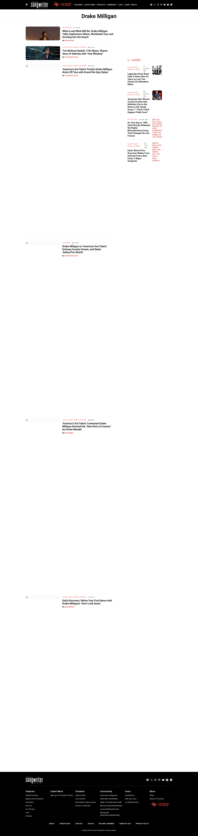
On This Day (132, 119)
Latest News (89, 5)
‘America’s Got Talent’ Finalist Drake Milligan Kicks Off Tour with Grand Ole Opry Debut (87, 71)
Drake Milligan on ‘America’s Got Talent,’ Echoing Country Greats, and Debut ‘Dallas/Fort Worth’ (84, 249)
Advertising (64, 824)
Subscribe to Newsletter (109, 799)
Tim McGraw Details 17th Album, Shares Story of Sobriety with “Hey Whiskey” (85, 52)
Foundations (130, 795)
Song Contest (80, 795)
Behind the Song (32, 795)
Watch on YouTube (157, 799)
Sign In (91, 824)
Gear (27, 812)
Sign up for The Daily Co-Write (62, 795)
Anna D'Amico (69, 607)
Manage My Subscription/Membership (110, 814)
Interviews (67, 27)
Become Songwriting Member (111, 806)
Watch (134, 5)
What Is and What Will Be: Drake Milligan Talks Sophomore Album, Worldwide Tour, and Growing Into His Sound (87, 34)
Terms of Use (125, 824)
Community (112, 5)
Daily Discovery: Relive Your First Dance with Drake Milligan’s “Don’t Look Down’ (87, 602)
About (52, 824)
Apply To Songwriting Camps (111, 802)
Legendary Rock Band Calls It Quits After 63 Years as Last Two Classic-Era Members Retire (138, 79)
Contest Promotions (83, 806)
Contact (79, 824)
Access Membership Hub (109, 809)
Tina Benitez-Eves (71, 57)
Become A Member (106, 824)
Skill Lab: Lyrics (130, 799)
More (152, 791)
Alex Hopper (69, 433)
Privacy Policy (142, 824)
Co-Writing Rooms (132, 802)
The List (29, 806)
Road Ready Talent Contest (85, 802)
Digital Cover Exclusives (34, 799)
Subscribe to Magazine (108, 795)
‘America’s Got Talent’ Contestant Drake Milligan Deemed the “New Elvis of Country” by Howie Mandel (86, 426)
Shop (120, 5)
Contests (101, 5)
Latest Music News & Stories (74, 47)
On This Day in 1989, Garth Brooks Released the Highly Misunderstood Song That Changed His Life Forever (139, 129)
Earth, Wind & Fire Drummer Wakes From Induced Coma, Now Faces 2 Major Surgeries (139, 155)
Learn (127, 5)
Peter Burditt (69, 40)
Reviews (29, 816)
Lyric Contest (80, 799)
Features (78, 5)
